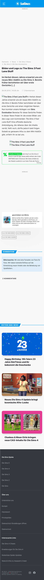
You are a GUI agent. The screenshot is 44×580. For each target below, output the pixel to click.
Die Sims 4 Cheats (8, 544)
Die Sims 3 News (25, 62)
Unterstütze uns (8, 500)
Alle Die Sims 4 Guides (9, 237)
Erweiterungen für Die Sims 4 (12, 549)
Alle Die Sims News (8, 233)
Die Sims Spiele (8, 457)
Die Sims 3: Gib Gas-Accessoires (15, 64)
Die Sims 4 (6, 469)
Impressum (6, 512)
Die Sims (5, 486)
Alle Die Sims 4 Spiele (23, 233)
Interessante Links (9, 538)
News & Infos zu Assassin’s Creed (14, 561)
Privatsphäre (6, 518)
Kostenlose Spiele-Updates (12, 555)
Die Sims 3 (6, 474)
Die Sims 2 (5, 480)
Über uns (5, 495)
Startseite (5, 62)
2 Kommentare (29, 90)
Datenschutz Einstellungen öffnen (14, 523)
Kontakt (4, 506)
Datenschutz (6, 529)
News (14, 62)
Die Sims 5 (6, 463)
